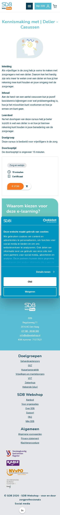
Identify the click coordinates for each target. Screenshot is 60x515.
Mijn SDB (40, 6)
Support (30, 412)
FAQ (30, 417)
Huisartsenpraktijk (30, 370)
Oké (30, 281)
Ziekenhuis (30, 382)
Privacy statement (30, 438)
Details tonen (43, 272)
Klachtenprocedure (30, 443)
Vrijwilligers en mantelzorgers (30, 374)
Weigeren (30, 291)
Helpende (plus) (30, 387)
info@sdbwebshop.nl (30, 335)
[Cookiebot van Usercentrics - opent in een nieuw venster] (43, 221)
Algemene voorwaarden (30, 434)
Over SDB (30, 408)
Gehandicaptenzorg (30, 361)
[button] (54, 6)
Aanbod (30, 400)
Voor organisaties (30, 404)
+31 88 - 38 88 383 (30, 331)
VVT (30, 378)
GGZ (30, 365)
